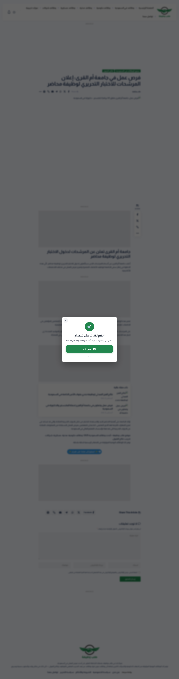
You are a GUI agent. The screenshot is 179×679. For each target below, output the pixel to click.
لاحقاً (89, 356)
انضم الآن (87, 349)
